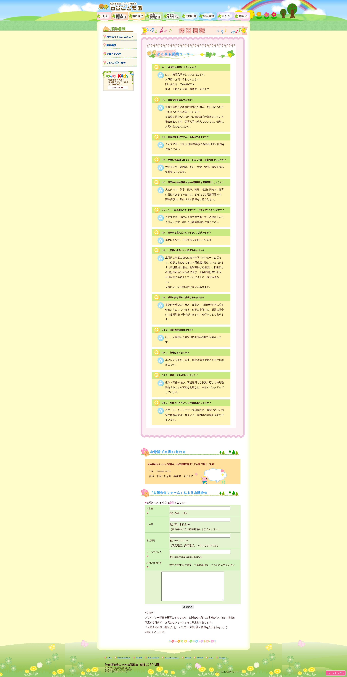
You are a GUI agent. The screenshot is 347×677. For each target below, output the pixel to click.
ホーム (109, 658)
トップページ (104, 16)
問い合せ (222, 658)
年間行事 (190, 16)
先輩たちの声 (114, 54)
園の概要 (137, 16)
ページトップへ (335, 673)
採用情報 (208, 16)
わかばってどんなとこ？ (120, 36)
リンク (225, 16)
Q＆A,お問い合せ (116, 62)
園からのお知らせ (120, 16)
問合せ (242, 16)
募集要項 (111, 45)
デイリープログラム (172, 16)
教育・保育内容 (154, 16)
